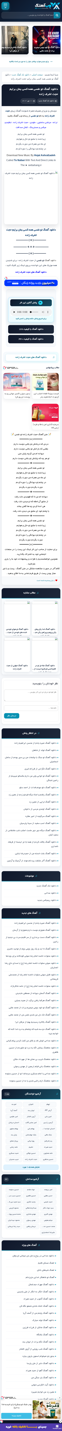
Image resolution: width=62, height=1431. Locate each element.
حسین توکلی (31, 1153)
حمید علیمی (48, 1202)
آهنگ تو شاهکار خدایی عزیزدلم (40, 1277)
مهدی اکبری (48, 1214)
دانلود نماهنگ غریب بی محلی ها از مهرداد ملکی (35, 1059)
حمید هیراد (48, 1147)
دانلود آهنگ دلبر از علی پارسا (40, 1363)
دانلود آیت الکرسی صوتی (42, 1385)
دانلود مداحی (50, 893)
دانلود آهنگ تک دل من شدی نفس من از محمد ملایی (33, 1015)
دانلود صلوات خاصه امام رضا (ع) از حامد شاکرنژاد (33, 986)
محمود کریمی (14, 1208)
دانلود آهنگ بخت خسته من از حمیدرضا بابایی (36, 853)
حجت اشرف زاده (31, 1159)
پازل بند (14, 1135)
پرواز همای (14, 1141)
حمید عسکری (14, 1153)
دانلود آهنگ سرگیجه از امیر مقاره (41, 816)
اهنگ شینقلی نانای (45, 1270)
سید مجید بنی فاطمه (14, 1202)
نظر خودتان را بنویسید (45, 683)
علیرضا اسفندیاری (48, 1232)
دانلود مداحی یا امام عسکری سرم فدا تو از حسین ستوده (31, 1074)
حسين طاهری (31, 1196)
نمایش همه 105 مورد (31, 1167)
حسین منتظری (48, 1159)
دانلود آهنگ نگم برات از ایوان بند (38, 1342)
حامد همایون (48, 1153)
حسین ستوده (14, 1190)
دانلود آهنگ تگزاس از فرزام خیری (41, 769)
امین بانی (48, 1117)
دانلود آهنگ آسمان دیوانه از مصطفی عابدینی (36, 993)
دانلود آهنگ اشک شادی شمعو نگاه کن (36, 1306)
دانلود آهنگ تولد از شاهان (44, 750)
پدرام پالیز (48, 1141)
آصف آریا (14, 1110)
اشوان (31, 1104)
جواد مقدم (31, 1190)
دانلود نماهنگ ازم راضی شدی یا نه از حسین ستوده (33, 1081)
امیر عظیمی (14, 1117)
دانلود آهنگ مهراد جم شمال (41, 1284)
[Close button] (59, 1397)
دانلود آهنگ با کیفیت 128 (31, 329)
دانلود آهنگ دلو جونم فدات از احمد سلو (38, 787)
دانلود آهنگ (50, 260)
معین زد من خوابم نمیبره (42, 1392)
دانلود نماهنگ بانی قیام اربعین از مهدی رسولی (35, 1066)
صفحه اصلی (37, 75)
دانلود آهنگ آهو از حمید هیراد (40, 1370)
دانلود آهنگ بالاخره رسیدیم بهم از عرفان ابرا (36, 1022)
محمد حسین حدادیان (48, 1226)
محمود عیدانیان (14, 1220)
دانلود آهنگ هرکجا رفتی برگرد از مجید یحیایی (36, 1000)
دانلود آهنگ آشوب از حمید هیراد (38, 1299)
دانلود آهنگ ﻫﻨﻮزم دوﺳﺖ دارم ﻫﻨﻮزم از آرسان (34, 930)
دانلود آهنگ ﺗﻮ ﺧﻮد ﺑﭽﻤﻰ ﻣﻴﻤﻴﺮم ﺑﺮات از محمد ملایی (33, 1008)
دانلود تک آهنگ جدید (20, 75)
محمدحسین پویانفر (14, 1214)
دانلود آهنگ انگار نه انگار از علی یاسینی (35, 1292)
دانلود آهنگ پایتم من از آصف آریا (38, 1313)
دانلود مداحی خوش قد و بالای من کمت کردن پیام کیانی (31, 1041)
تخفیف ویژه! (16, 1416)
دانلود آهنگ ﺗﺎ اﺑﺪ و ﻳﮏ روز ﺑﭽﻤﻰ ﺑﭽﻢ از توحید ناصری (32, 949)
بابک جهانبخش (31, 1135)
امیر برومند (48, 1190)
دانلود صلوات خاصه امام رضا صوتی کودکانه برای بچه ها (31, 956)
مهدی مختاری (31, 1214)
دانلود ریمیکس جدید (47, 900)
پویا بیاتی (31, 1141)
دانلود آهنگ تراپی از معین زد (43, 802)
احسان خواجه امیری (48, 1129)
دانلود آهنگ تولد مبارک (43, 1320)
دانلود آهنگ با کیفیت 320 (31, 339)
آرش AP (48, 1110)
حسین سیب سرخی (14, 1196)
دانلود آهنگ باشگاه (45, 1335)
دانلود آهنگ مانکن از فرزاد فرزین (38, 1327)
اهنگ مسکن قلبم (46, 1263)
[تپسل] (5, 278)
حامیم (31, 1147)
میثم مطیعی (48, 1220)
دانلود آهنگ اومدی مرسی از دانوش (40, 809)
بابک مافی (48, 1135)
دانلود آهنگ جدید (46, 1399)
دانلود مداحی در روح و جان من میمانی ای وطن (33, 1256)
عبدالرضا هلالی (31, 1208)
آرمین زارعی (48, 1123)
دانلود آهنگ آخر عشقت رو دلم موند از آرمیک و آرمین (32, 861)
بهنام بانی (31, 1129)
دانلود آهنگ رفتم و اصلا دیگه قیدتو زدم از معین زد (33, 795)
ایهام (48, 1104)
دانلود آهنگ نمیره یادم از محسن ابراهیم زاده (35, 743)
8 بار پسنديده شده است (46, 581)
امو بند (13, 1104)
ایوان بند (31, 1110)
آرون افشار (31, 1117)
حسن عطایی (48, 1196)
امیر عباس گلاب (31, 1123)
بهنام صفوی (14, 1129)
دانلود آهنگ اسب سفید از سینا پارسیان (38, 823)
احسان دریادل (14, 1123)
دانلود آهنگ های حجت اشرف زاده (30, 357)
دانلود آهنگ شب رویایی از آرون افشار (36, 1349)
